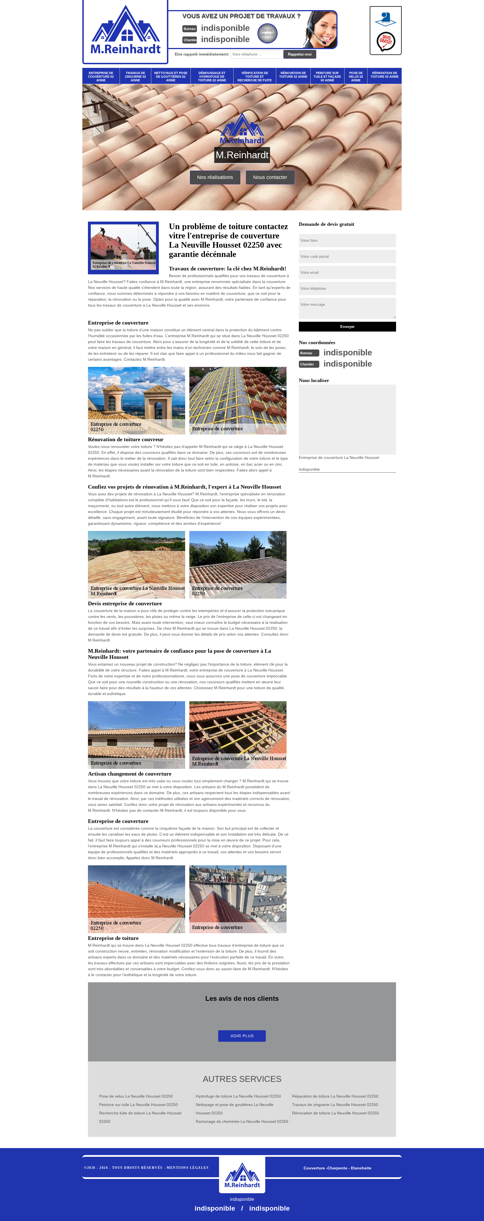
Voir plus (242, 1036)
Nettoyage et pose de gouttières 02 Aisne (170, 76)
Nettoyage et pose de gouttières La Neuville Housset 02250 (234, 1108)
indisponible (225, 28)
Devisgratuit (267, 33)
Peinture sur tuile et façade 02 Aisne (327, 76)
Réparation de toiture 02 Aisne (385, 74)
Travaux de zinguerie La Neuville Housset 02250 (335, 1104)
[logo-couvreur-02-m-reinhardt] (242, 1175)
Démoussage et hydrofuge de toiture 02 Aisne (212, 76)
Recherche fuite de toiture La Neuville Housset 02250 (140, 1117)
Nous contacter (270, 177)
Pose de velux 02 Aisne (356, 76)
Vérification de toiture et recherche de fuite (255, 76)
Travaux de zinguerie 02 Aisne (135, 76)
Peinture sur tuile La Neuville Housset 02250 (138, 1104)
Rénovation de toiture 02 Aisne (293, 74)
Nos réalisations (215, 177)
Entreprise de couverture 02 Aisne (101, 76)
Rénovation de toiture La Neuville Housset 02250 (335, 1113)
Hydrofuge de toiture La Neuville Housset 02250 (238, 1096)
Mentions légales (188, 1168)
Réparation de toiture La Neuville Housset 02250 (335, 1096)
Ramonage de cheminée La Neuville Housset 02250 (242, 1121)
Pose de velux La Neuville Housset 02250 (136, 1096)
